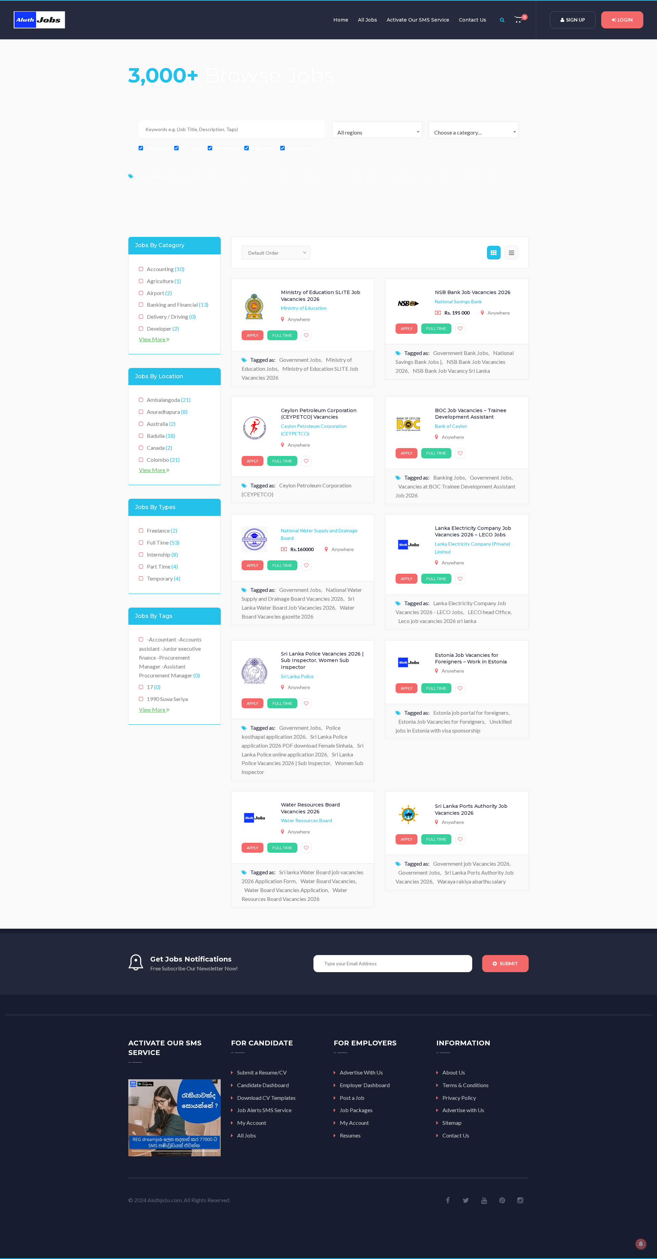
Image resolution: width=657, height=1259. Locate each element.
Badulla (161, 435)
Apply (252, 335)
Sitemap (452, 1122)
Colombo (163, 459)
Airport (159, 293)
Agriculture (164, 281)
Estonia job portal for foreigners (470, 712)
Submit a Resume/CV (262, 1072)
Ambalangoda (169, 399)
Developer (163, 328)
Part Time (263, 148)
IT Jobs (235, 176)
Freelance (157, 148)
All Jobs (367, 20)
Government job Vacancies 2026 (471, 863)
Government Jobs (318, 176)
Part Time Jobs (271, 176)
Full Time (192, 148)
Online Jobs (362, 176)
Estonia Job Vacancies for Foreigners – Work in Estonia (471, 658)
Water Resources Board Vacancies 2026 (310, 808)
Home (340, 20)
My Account (251, 1122)
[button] (519, 20)
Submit (508, 963)
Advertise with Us (463, 1110)
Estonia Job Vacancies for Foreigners (441, 721)
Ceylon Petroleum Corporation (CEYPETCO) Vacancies (319, 413)
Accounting (165, 269)
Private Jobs (434, 176)
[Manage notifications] (640, 1243)
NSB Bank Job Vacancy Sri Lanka (451, 370)
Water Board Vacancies (328, 881)
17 (153, 687)
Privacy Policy (459, 1097)
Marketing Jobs (477, 176)
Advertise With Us (361, 1072)
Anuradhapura (167, 411)
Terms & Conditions (465, 1085)
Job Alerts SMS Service (264, 1110)
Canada (159, 447)
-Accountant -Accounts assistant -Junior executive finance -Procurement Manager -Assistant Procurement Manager (170, 657)
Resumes (350, 1135)
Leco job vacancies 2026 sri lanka (437, 621)
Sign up (575, 20)
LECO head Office (489, 612)
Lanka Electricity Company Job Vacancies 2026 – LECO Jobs (473, 531)
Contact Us (472, 20)
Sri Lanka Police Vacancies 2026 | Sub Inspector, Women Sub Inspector (322, 660)
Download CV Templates (266, 1097)
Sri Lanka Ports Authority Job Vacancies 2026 (471, 809)
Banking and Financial (177, 304)
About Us (453, 1072)
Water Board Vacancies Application (286, 890)
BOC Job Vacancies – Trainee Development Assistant (470, 413)
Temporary (300, 148)
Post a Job (352, 1097)
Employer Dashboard (365, 1085)
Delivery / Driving (171, 316)
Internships (398, 176)
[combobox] (377, 130)
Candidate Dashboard (263, 1085)
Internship (226, 148)
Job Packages (356, 1110)
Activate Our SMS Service (418, 20)
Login (625, 20)
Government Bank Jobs (460, 352)
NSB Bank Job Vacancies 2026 (473, 292)
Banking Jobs (201, 176)
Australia (161, 423)
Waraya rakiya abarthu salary (471, 881)
